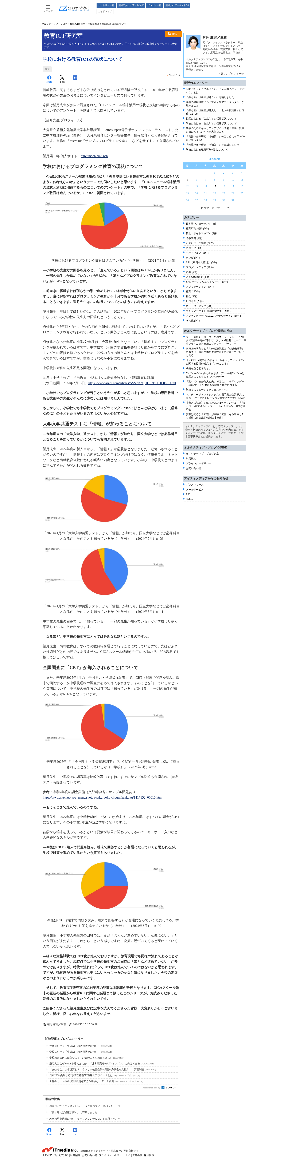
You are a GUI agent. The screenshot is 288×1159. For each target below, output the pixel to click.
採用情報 (149, 1155)
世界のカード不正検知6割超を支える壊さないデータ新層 (96, 1081)
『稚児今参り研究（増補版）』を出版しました (212, 144)
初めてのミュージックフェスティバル (207, 389)
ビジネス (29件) (194, 301)
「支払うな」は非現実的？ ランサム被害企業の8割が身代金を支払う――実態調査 (102, 1069)
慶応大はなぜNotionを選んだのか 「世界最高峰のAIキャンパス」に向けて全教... (101, 1063)
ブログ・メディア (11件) (200, 267)
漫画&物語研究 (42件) (198, 277)
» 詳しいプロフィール (231, 73)
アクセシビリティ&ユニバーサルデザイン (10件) (213, 315)
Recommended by (152, 1087)
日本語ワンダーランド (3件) (201, 223)
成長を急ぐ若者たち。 (198, 368)
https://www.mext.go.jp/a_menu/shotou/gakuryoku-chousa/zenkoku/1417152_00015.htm (102, 797)
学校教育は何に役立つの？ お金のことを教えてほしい (86, 1057)
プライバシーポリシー (198, 463)
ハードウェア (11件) (197, 252)
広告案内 (75, 1155)
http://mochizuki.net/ (94, 156)
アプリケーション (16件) (200, 286)
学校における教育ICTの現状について (207, 149)
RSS (174, 33)
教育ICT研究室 (77, 24)
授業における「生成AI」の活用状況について (80, 1045)
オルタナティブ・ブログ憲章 (202, 453)
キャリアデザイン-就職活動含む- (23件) (208, 310)
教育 (47, 69)
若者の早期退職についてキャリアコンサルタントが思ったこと (84, 1118)
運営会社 (137, 1155)
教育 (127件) (193, 291)
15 (214, 186)
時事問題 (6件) (194, 238)
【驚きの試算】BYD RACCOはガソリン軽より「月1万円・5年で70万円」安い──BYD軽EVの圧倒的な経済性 (215, 406)
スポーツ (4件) (194, 247)
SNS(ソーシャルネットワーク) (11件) (207, 281)
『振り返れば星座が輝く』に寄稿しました (73, 1112)
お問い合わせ (193, 468)
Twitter (189, 499)
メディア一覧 (49, 1155)
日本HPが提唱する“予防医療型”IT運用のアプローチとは (94, 1075)
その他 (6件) (193, 320)
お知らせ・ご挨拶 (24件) (200, 243)
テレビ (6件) (193, 257)
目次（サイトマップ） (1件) (201, 233)
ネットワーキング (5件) (199, 306)
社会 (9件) (191, 296)
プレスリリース (195, 484)
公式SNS (64, 1155)
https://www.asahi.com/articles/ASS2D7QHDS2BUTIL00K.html (132, 383)
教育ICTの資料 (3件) (197, 228)
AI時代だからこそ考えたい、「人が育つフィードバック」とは (84, 1106)
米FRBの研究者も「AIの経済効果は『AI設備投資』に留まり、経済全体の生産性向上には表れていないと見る (215, 352)
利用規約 (191, 458)
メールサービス (195, 489)
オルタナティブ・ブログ (54, 24)
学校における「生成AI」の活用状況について (80, 1051)
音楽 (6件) (191, 272)
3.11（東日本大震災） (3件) (201, 262)
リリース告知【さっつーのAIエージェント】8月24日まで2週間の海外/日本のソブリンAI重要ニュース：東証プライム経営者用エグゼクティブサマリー (216, 340)
